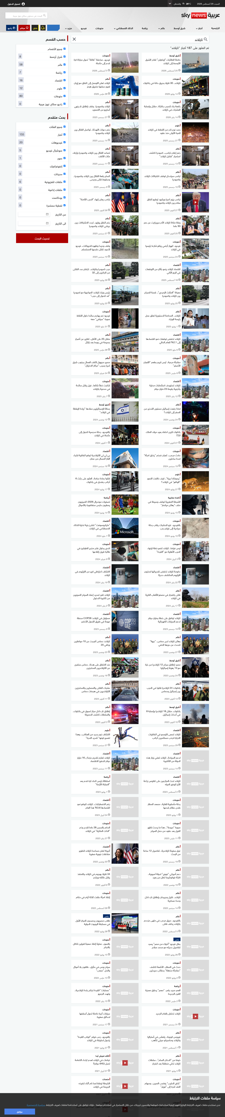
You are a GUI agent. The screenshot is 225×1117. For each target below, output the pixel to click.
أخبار (200, 28)
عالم (163, 28)
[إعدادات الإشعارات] (43, 28)
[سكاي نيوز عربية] (200, 15)
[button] (24, 28)
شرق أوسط (179, 28)
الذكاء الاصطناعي (124, 28)
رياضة (145, 28)
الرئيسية (215, 28)
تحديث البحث (42, 238)
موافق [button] (19, 1111)
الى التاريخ (60, 223)
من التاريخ (60, 214)
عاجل (35, 28)
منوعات (99, 28)
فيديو (84, 28)
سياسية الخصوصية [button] (36, 1104)
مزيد (69, 28)
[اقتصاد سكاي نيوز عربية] (53, 28)
